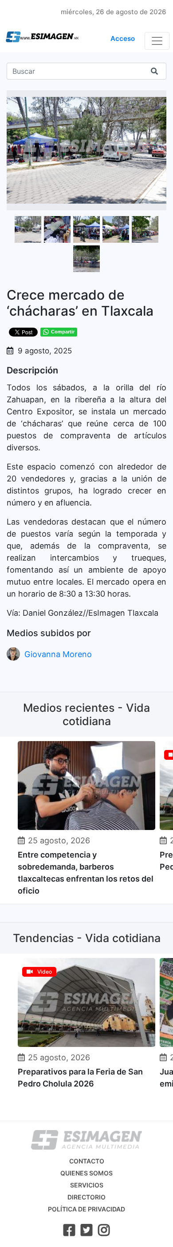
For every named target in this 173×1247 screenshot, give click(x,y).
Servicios (86, 1185)
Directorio (86, 1197)
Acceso (122, 38)
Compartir (63, 331)
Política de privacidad (86, 1209)
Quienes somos (86, 1173)
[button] (158, 98)
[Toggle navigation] (157, 41)
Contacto (86, 1161)
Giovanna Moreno (58, 654)
